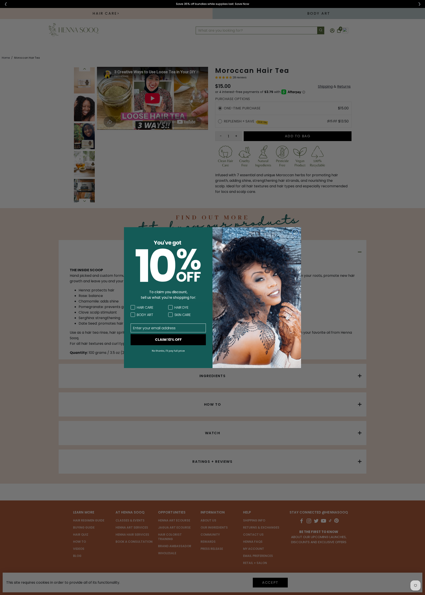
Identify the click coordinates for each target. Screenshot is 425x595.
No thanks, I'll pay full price (168, 351)
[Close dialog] (295, 232)
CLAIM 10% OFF (168, 339)
